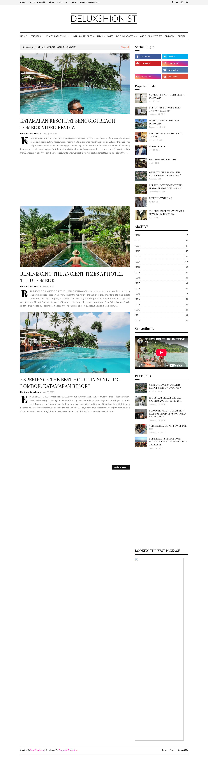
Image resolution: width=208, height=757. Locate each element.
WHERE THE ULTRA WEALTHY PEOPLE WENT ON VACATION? (165, 174)
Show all (125, 47)
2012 (162, 309)
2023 (162, 251)
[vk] (175, 70)
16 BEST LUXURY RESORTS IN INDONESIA (164, 122)
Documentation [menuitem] (125, 36)
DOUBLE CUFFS (157, 146)
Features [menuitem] (35, 36)
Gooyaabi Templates (68, 750)
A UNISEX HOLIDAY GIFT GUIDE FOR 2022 (168, 427)
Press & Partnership (37, 2)
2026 (162, 235)
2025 (162, 240)
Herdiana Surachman (30, 133)
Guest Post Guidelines (90, 2)
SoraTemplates (37, 750)
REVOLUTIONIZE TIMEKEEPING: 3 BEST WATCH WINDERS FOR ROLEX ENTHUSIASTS (167, 413)
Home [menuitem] (23, 36)
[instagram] (182, 2)
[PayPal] (147, 70)
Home (22, 2)
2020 (162, 267)
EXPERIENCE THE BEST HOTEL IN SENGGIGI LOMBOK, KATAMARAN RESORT (70, 382)
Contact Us (62, 2)
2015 (162, 293)
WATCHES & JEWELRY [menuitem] (151, 36)
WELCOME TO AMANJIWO (162, 159)
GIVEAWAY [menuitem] (170, 36)
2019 (162, 272)
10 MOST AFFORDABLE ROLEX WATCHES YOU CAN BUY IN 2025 (165, 399)
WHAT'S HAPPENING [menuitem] (56, 36)
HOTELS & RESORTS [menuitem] (82, 36)
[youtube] (175, 76)
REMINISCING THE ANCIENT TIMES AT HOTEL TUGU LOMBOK (71, 276)
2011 (162, 315)
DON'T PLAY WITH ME (160, 198)
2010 (162, 320)
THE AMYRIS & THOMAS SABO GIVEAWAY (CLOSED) (165, 109)
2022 (162, 256)
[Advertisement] (75, 180)
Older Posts (120, 467)
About (51, 2)
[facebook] (172, 2)
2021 (162, 261)
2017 (162, 283)
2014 (162, 299)
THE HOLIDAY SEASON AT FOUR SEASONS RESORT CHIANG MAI (165, 187)
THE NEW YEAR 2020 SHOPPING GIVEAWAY (165, 135)
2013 (162, 304)
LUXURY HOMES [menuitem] (105, 36)
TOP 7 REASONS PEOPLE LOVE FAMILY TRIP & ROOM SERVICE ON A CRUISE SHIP (168, 441)
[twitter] (177, 2)
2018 (162, 277)
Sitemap (73, 2)
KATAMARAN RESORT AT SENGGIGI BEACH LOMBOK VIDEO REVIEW (67, 123)
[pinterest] (186, 2)
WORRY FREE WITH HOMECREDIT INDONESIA (167, 96)
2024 (162, 245)
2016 (162, 288)
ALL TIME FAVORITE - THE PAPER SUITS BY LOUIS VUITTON (166, 213)
